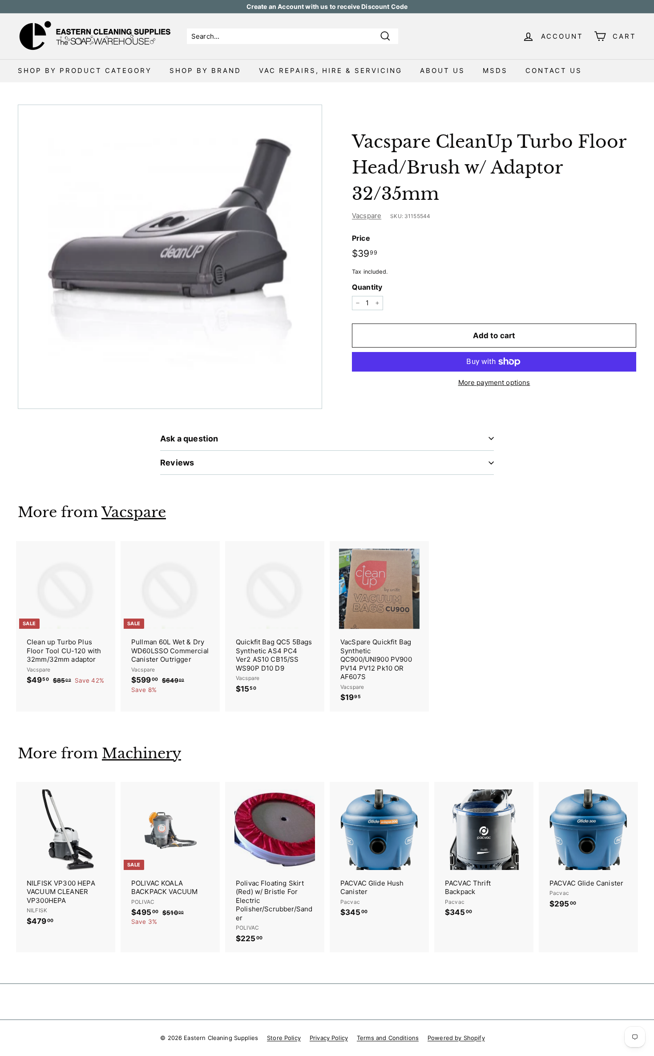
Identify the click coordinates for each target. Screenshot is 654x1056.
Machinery (141, 753)
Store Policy (284, 1037)
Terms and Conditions (388, 1037)
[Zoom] (170, 257)
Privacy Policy (329, 1037)
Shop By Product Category (85, 70)
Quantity (367, 287)
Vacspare (366, 215)
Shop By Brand (205, 70)
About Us (442, 70)
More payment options (494, 382)
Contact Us (553, 70)
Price (361, 238)
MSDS (495, 70)
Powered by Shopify (456, 1037)
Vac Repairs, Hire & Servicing (330, 70)
